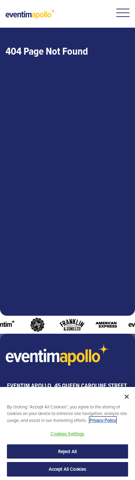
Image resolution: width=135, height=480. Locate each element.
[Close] (126, 396)
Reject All (67, 451)
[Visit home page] (31, 14)
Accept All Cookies (67, 469)
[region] (67, 433)
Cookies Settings (67, 434)
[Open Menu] (122, 13)
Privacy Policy (103, 420)
